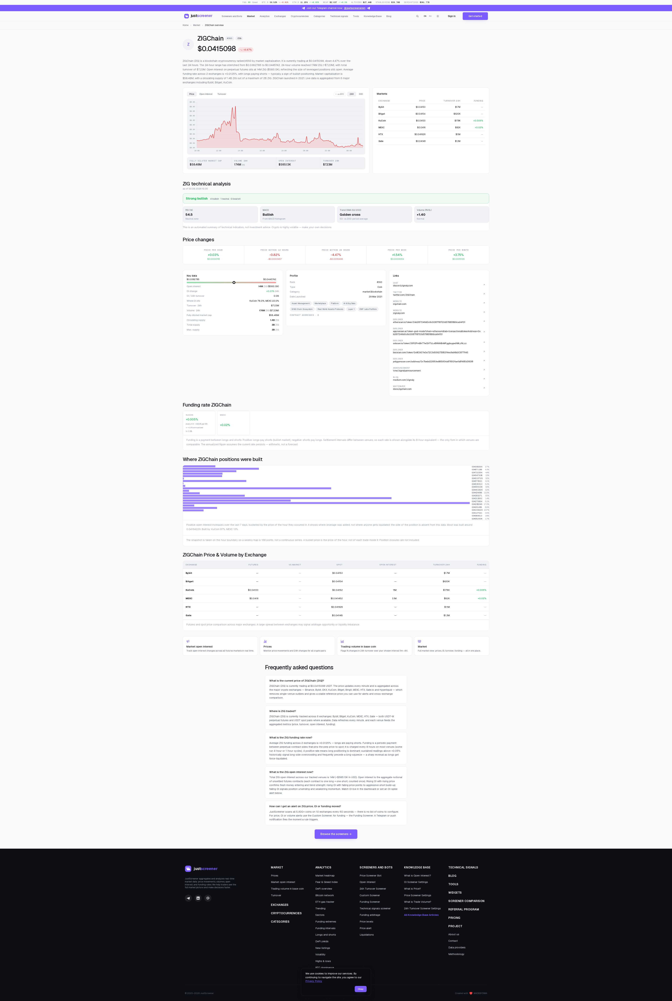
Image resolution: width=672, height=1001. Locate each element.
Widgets (455, 892)
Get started (475, 16)
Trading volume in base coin (287, 888)
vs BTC (341, 94)
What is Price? (412, 888)
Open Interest (368, 882)
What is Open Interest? (417, 875)
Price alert (366, 928)
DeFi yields (321, 941)
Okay (360, 989)
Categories (319, 16)
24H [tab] (352, 94)
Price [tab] (191, 94)
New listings (322, 948)
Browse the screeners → (336, 834)
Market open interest (283, 882)
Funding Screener (370, 901)
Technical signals (339, 16)
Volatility (320, 954)
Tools (356, 16)
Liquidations (367, 934)
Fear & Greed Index (326, 882)
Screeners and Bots (232, 16)
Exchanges (280, 16)
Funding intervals (325, 928)
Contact (453, 940)
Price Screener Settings (417, 895)
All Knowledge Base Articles (421, 915)
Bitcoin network (324, 895)
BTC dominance (324, 967)
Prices (274, 875)
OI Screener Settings (416, 882)
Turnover (276, 895)
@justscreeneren (354, 8)
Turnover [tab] (222, 94)
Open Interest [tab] (206, 94)
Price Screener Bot (371, 875)
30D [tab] (361, 94)
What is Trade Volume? (417, 901)
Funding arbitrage (370, 915)
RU (430, 16)
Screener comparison (466, 901)
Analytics (265, 16)
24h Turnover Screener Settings (422, 908)
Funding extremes (325, 921)
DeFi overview (323, 888)
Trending (320, 908)
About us (453, 934)
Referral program (463, 909)
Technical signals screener (375, 908)
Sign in (452, 16)
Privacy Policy (313, 981)
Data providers (456, 947)
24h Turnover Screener (373, 888)
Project (455, 926)
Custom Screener (370, 895)
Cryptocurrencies (300, 16)
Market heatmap (325, 875)
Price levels (366, 921)
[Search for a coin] (417, 16)
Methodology (456, 954)
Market (251, 16)
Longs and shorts (325, 934)
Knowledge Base (373, 16)
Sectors (319, 915)
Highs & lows (323, 961)
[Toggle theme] (438, 16)
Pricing (454, 918)
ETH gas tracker (324, 901)
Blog (388, 16)
